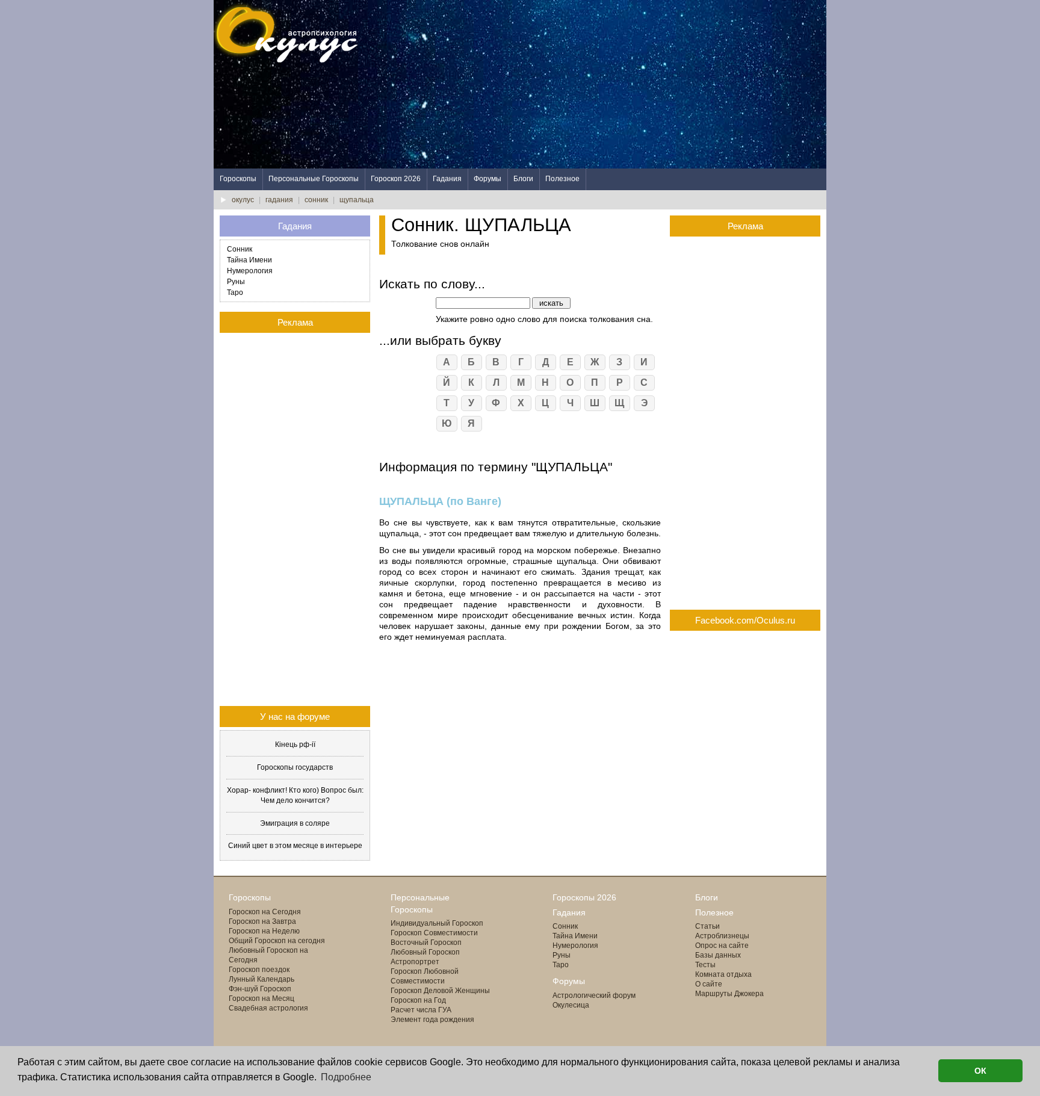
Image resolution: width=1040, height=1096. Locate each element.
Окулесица (570, 1005)
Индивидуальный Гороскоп (437, 923)
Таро (235, 292)
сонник (316, 200)
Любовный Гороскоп (425, 952)
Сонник (239, 249)
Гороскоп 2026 (396, 179)
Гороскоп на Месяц (261, 998)
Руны (236, 281)
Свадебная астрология (268, 1008)
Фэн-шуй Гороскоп (260, 989)
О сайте (708, 984)
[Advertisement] (607, 84)
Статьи (707, 926)
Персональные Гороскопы (313, 179)
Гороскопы (238, 179)
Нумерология (250, 271)
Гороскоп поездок (259, 969)
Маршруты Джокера (729, 993)
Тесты (705, 965)
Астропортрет (415, 962)
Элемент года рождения (432, 1019)
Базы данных (718, 955)
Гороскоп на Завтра (262, 921)
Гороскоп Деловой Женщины (440, 990)
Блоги (523, 179)
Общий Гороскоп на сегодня (277, 941)
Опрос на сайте (722, 945)
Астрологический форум (594, 995)
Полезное (562, 179)
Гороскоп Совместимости (434, 933)
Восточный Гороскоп (426, 942)
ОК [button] (980, 1071)
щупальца (356, 200)
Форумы (487, 179)
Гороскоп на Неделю (264, 931)
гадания (279, 200)
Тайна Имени (249, 260)
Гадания (447, 179)
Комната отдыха (723, 974)
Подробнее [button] (346, 1077)
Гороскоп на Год (418, 1000)
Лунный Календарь (261, 979)
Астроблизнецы (722, 936)
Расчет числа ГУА (421, 1010)
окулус (243, 200)
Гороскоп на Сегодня (265, 912)
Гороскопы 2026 (584, 897)
